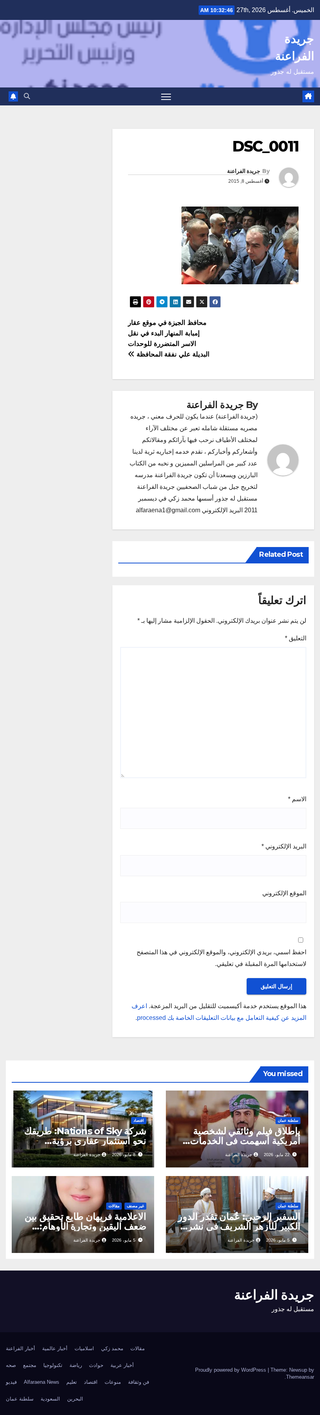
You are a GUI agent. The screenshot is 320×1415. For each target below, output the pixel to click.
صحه (11, 1365)
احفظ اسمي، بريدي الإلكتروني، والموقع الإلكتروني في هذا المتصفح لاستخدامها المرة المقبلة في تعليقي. (221, 958)
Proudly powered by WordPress (231, 1370)
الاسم (297, 799)
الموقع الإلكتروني (284, 893)
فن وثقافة (138, 1382)
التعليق (295, 638)
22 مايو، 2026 (277, 1154)
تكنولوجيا (52, 1365)
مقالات (113, 1206)
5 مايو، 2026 (278, 1240)
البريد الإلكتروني (283, 846)
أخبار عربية (122, 1365)
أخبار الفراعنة (20, 1348)
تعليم (71, 1382)
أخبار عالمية (55, 1348)
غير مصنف (135, 1206)
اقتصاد (138, 1120)
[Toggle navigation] (166, 97)
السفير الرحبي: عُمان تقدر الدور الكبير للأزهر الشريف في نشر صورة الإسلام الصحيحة (239, 1226)
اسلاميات (84, 1348)
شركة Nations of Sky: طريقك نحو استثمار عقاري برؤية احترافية (85, 1140)
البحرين (75, 1399)
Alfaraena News (41, 1382)
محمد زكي (112, 1348)
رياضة (75, 1365)
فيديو (11, 1382)
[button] (27, 96)
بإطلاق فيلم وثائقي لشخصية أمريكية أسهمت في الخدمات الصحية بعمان (245, 1140)
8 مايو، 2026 (123, 1154)
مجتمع (29, 1365)
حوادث (96, 1365)
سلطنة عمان (288, 1120)
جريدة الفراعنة (243, 171)
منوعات (113, 1382)
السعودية (50, 1399)
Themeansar (300, 1377)
